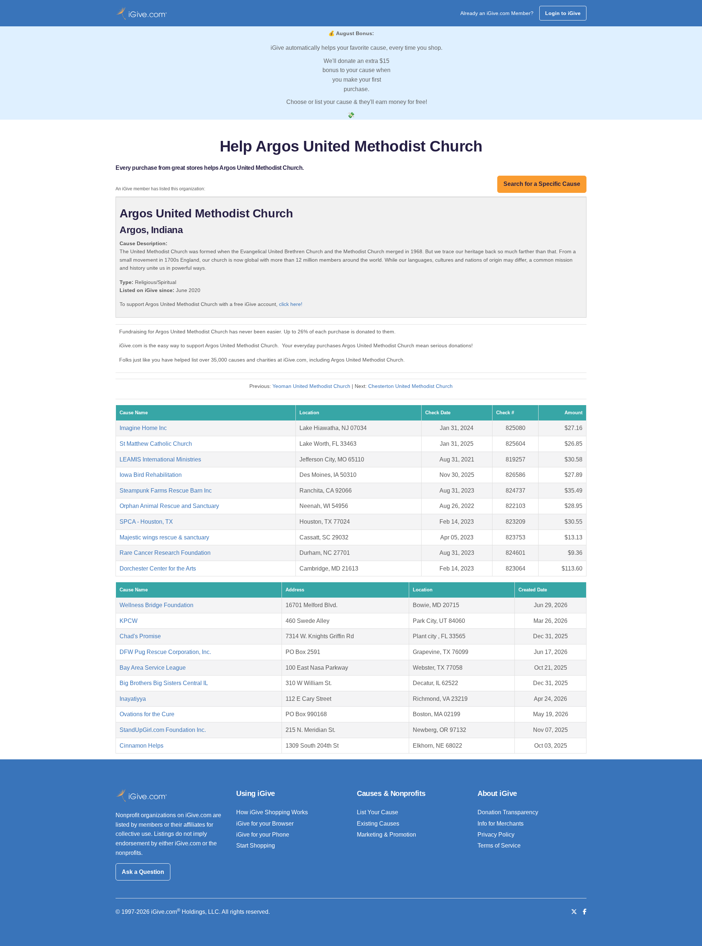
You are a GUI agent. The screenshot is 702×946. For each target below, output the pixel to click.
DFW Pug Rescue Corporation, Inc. (165, 652)
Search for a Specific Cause (541, 184)
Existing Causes (378, 823)
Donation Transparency (508, 812)
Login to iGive (563, 13)
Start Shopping (255, 845)
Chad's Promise (140, 636)
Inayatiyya (133, 699)
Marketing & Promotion (386, 834)
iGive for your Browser (265, 823)
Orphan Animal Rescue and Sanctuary (169, 506)
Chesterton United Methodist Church (410, 386)
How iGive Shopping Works (272, 812)
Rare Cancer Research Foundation (165, 553)
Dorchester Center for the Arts (158, 568)
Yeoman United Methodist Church (311, 386)
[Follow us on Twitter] (574, 912)
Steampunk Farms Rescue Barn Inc (166, 490)
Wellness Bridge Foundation (156, 605)
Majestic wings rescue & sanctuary (164, 537)
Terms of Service (499, 845)
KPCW (128, 621)
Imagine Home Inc (143, 428)
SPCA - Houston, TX (146, 522)
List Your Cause (377, 812)
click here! (290, 304)
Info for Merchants (501, 823)
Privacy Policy (496, 834)
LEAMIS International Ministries (160, 459)
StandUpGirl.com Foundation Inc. (163, 730)
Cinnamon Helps (141, 746)
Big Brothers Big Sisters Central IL (164, 683)
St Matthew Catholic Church (156, 444)
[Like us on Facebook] (584, 912)
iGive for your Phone (262, 834)
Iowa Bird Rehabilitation (151, 475)
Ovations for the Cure (147, 714)
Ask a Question (143, 872)
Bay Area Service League (153, 668)
